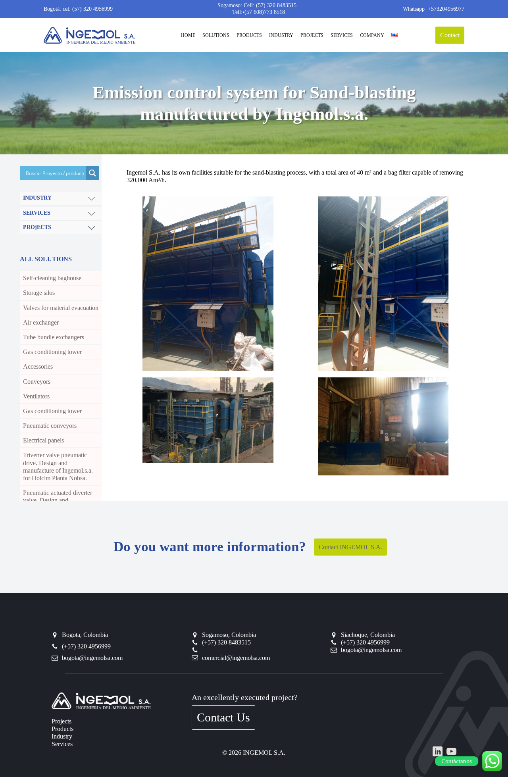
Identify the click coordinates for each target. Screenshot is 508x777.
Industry (62, 736)
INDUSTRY (281, 35)
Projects (61, 721)
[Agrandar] (263, 207)
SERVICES (342, 35)
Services (62, 743)
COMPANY (372, 35)
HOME (188, 35)
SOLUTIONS (215, 35)
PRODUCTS (249, 35)
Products (62, 728)
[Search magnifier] (92, 173)
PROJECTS (311, 35)
